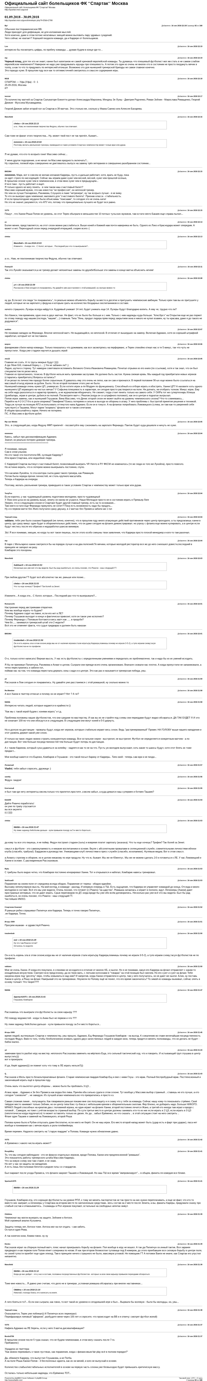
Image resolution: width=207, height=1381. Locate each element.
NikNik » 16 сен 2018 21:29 (26, 1188)
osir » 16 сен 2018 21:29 (25, 940)
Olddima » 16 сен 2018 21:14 (27, 1290)
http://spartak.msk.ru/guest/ (16, 10)
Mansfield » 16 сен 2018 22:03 (28, 243)
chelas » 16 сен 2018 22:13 (26, 123)
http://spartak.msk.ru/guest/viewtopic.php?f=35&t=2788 (29, 20)
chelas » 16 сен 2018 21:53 (26, 583)
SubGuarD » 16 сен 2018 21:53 (28, 565)
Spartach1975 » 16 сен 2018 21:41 (30, 997)
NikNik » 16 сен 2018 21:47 (26, 827)
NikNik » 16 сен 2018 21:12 (26, 1271)
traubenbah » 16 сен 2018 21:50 (28, 640)
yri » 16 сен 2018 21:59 (24, 285)
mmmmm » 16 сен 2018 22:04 (28, 142)
